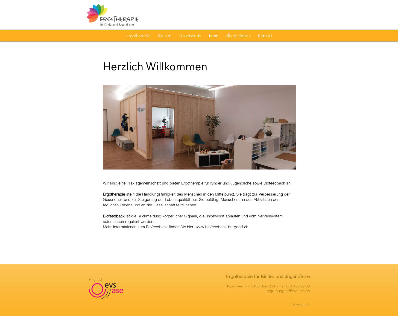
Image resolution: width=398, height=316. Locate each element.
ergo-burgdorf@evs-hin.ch (288, 290)
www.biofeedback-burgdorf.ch (222, 226)
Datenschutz (300, 304)
